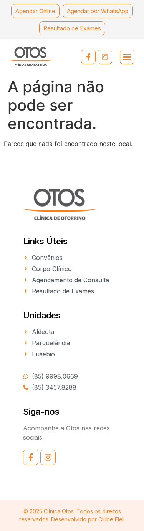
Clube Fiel (111, 519)
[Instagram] (105, 57)
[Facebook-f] (88, 57)
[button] (127, 57)
